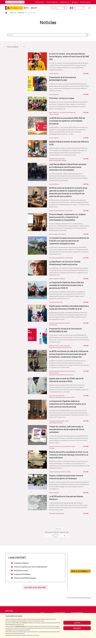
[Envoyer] (64, 8)
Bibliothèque (75, 2)
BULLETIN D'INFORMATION (13, 2)
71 (59, 536)
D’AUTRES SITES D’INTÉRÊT (35, 587)
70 (56, 536)
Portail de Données (39, 2)
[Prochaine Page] (68, 535)
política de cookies (34, 635)
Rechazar (77, 628)
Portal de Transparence (52, 2)
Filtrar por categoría (12, 47)
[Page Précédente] (45, 535)
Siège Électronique (64, 2)
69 (53, 536)
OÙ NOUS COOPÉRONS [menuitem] (59, 612)
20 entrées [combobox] (58, 528)
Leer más (85, 73)
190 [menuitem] (65, 536)
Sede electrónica (79, 571)
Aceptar (77, 623)
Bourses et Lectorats (85, 2)
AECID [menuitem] (42, 612)
